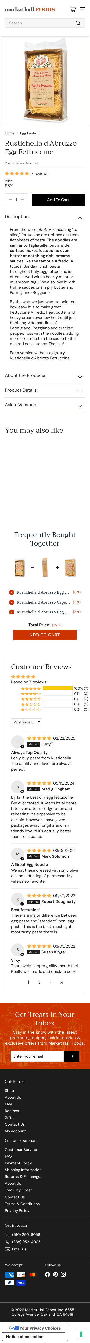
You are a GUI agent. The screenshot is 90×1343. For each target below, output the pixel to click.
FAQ (8, 1104)
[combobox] (45, 23)
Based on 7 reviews (28, 682)
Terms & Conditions (22, 1204)
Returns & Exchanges (23, 1176)
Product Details (21, 390)
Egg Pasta (28, 133)
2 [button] (39, 982)
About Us (13, 1097)
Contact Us (15, 1124)
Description (17, 217)
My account (15, 1131)
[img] (39, 738)
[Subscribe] (71, 1056)
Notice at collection (25, 1336)
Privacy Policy (17, 1210)
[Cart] (73, 9)
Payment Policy (18, 1163)
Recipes (12, 1111)
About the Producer (25, 375)
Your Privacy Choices (40, 1328)
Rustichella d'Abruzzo (21, 163)
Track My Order (18, 1190)
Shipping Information (23, 1170)
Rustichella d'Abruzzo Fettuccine (40, 358)
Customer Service (21, 1149)
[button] (17, 173)
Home (10, 133)
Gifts (9, 1117)
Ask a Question (20, 405)
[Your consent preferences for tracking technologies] (81, 1334)
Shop (9, 1090)
